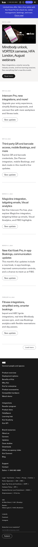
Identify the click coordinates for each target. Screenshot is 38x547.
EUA (17, 480)
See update (10, 119)
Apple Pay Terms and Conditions (12, 483)
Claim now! (19, 15)
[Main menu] (35, 2)
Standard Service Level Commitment (13, 490)
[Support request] (20, 2)
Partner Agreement (8, 480)
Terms (18, 477)
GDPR (25, 483)
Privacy (24, 477)
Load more (29, 347)
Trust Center (10, 477)
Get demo (29, 2)
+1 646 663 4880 (12, 2)
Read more (8, 76)
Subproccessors (7, 493)
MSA (21, 480)
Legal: (4, 477)
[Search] (23, 2)
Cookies (30, 477)
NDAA (28, 490)
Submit (7, 536)
